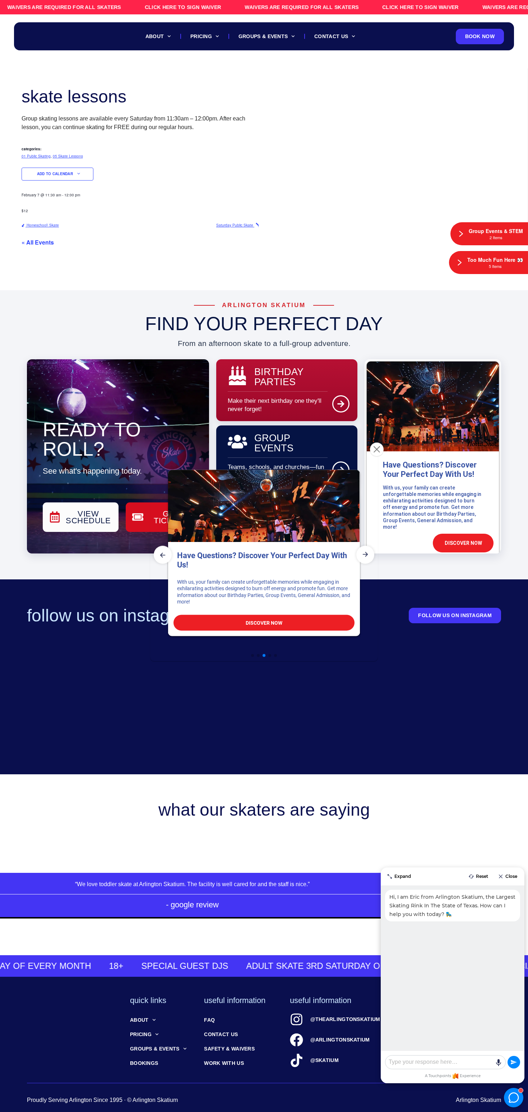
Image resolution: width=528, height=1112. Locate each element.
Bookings (144, 1063)
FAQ (209, 1020)
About (154, 36)
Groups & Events (263, 36)
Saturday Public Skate (235, 225)
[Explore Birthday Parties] (340, 404)
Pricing (201, 36)
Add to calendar (55, 173)
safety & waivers (229, 1049)
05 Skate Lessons (68, 156)
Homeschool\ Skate (42, 225)
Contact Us (331, 36)
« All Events (38, 242)
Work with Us (224, 1063)
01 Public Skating (36, 156)
